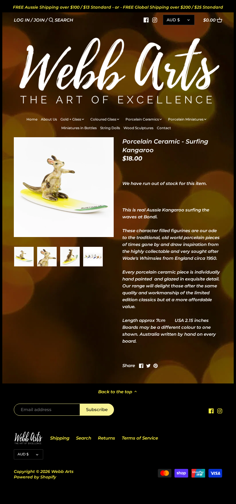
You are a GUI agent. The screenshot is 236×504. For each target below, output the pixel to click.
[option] (24, 257)
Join (39, 20)
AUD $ (173, 20)
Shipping (59, 438)
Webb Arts (62, 471)
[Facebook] (146, 19)
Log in (22, 20)
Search (83, 438)
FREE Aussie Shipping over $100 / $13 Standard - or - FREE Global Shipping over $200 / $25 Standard (118, 7)
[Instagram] (154, 19)
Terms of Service (140, 438)
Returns (106, 438)
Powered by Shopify (35, 477)
